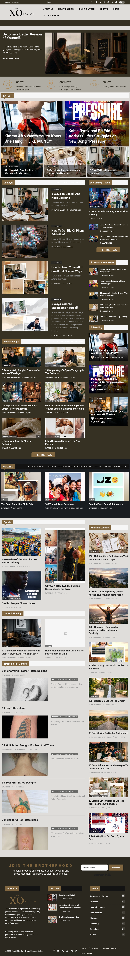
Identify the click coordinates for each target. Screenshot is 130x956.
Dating (60, 341)
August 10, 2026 (25, 413)
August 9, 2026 (96, 219)
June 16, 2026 (105, 808)
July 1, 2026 (67, 283)
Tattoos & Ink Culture (61, 680)
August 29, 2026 (108, 275)
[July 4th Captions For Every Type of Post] (108, 823)
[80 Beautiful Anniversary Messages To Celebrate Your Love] (108, 752)
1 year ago (65, 911)
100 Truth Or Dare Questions (59, 504)
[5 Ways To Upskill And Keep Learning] (108, 162)
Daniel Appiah (9, 566)
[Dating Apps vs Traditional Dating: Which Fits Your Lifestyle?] (21, 392)
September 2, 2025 (18, 607)
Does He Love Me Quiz (67, 895)
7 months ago (66, 899)
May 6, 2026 (67, 335)
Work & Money (77, 182)
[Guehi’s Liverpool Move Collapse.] (21, 585)
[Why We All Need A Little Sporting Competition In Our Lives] (65, 555)
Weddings (79, 341)
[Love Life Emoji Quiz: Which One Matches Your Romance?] (52, 907)
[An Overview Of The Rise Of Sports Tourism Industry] (21, 542)
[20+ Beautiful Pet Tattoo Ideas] (25, 838)
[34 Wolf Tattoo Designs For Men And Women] (25, 764)
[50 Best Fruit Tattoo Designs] (25, 801)
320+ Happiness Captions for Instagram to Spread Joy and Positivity (103, 630)
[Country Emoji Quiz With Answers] (109, 486)
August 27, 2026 (108, 287)
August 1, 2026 (110, 705)
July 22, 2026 (68, 247)
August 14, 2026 (75, 210)
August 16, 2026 (30, 377)
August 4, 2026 (106, 673)
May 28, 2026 (105, 843)
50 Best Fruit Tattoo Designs (19, 782)
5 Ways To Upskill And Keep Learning (113, 317)
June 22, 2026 (33, 750)
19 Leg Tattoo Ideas (13, 708)
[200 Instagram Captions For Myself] (108, 688)
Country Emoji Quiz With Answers (106, 504)
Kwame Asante (59, 210)
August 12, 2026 (111, 599)
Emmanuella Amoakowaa (57, 508)
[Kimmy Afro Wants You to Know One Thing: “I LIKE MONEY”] (33, 123)
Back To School (39, 466)
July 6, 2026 (17, 508)
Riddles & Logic (120, 466)
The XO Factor (17, 951)
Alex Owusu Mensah (12, 377)
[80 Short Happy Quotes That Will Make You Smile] (108, 652)
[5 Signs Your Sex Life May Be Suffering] (21, 428)
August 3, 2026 (62, 413)
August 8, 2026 (24, 566)
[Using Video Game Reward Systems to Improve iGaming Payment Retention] (93, 227)
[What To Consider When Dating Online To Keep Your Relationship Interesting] (65, 392)
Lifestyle (57, 189)
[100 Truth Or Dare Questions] (65, 486)
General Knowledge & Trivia (70, 466)
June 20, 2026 (62, 448)
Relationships (9, 366)
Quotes (93, 587)
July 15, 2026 (16, 448)
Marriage (69, 341)
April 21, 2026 (62, 593)
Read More (14, 923)
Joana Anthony (97, 772)
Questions (107, 466)
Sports (6, 555)
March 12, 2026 (106, 508)
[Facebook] (96, 2)
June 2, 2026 (18, 824)
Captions (94, 552)
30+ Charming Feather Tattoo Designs (24, 670)
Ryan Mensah (96, 563)
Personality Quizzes (92, 466)
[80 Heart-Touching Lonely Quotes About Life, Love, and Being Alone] (108, 578)
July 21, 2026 (107, 243)
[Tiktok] (116, 2)
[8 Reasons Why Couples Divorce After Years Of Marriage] (22, 162)
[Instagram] (108, 2)
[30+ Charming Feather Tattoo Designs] (25, 689)
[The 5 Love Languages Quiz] (52, 919)
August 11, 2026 (69, 377)
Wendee (57, 247)
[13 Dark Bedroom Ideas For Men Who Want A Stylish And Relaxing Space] (21, 633)
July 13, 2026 (18, 712)
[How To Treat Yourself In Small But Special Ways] (25, 277)
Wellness (58, 182)
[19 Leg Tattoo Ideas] (25, 727)
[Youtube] (104, 2)
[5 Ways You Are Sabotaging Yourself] (25, 314)
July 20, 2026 (120, 737)
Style (66, 182)
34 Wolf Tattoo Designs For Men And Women (28, 745)
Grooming (107, 923)
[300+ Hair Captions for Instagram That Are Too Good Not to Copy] (65, 162)
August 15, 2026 (108, 311)
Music (95, 334)
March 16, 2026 (77, 508)
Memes (107, 934)
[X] (112, 2)
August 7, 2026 (107, 231)
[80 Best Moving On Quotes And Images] (108, 720)
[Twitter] (100, 2)
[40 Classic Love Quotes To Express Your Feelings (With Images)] (108, 787)
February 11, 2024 (61, 658)
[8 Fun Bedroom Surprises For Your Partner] (65, 428)
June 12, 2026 (19, 787)
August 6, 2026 (19, 675)
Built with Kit (102, 874)
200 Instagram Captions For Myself (107, 701)
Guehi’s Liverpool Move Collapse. (19, 603)
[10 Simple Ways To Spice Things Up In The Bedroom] (65, 357)
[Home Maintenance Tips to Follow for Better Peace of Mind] (65, 633)
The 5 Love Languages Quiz (69, 917)
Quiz (4, 499)
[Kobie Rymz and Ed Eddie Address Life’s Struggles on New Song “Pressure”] (97, 123)
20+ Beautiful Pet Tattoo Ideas (20, 819)
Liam (6, 448)
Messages (94, 761)
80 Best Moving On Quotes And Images (108, 733)
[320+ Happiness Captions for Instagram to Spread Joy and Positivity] (108, 614)
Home (5, 646)
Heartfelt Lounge (98, 622)
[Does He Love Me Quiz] (52, 897)
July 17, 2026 (111, 772)
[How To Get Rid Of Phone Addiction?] (25, 241)
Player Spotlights (11, 599)
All (51, 182)
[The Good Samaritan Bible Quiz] (21, 486)
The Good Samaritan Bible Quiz (17, 504)
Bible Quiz (52, 466)
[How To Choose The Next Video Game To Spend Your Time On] (93, 239)
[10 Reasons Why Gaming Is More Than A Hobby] (108, 198)
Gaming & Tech (96, 207)
